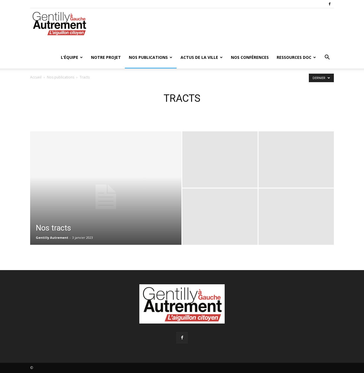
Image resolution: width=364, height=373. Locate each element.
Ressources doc (294, 57)
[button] (327, 58)
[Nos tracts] (105, 197)
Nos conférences (250, 57)
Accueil (36, 77)
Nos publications (148, 57)
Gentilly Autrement (52, 237)
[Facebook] (329, 4)
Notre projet (106, 57)
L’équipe (69, 57)
